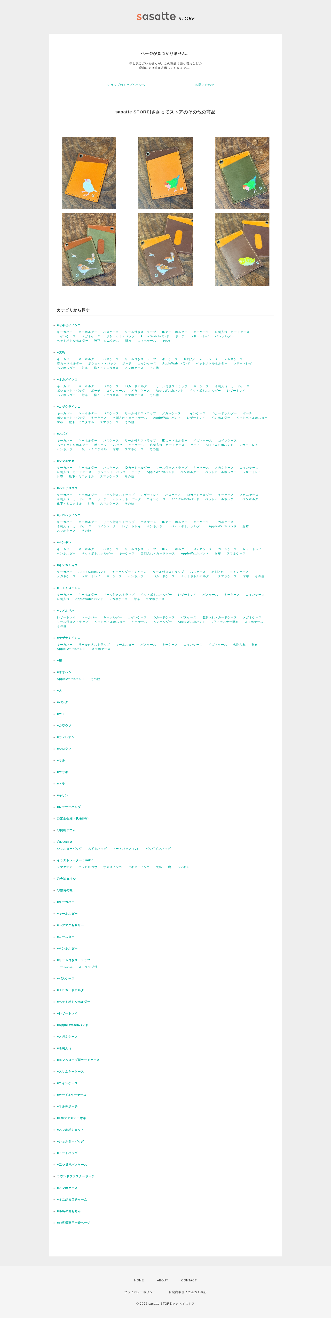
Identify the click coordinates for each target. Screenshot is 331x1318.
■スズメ (62, 433)
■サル (61, 760)
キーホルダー (88, 332)
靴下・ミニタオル (106, 340)
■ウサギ (62, 772)
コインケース (66, 336)
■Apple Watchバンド (72, 1025)
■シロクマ (64, 748)
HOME (139, 1280)
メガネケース (91, 336)
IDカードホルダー (175, 332)
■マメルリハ (66, 610)
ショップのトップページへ (126, 85)
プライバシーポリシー (140, 1292)
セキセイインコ (139, 867)
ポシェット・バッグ (120, 336)
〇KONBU (64, 842)
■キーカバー (66, 902)
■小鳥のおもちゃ (69, 1211)
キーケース (201, 332)
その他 (167, 340)
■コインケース (67, 1083)
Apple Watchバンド (155, 336)
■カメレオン (66, 737)
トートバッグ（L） (126, 848)
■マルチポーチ (67, 1106)
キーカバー (65, 332)
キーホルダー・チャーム (129, 572)
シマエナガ (65, 867)
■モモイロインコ (69, 588)
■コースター (66, 937)
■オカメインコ (67, 379)
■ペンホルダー (67, 948)
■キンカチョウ (67, 565)
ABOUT (162, 1280)
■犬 (59, 690)
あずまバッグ (97, 848)
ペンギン (183, 867)
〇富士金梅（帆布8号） (73, 818)
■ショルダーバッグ (70, 1141)
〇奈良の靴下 (66, 890)
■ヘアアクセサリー (70, 925)
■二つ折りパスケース (72, 1164)
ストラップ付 (88, 967)
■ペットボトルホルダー (73, 1001)
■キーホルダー (67, 913)
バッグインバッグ (158, 848)
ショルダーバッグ (69, 848)
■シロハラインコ (69, 515)
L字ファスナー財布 (225, 621)
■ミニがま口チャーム (72, 1199)
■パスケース (66, 978)
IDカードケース (164, 576)
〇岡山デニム (66, 830)
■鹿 (59, 660)
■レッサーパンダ (69, 807)
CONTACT (189, 1280)
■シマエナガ (66, 461)
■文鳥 (61, 352)
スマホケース (146, 340)
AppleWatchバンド (176, 363)
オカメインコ (112, 867)
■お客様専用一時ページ (73, 1222)
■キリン (62, 795)
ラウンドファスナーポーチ (76, 1176)
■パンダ (62, 702)
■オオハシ (64, 672)
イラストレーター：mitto (75, 860)
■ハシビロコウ (67, 488)
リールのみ (65, 967)
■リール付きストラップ (73, 960)
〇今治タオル (66, 878)
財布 (128, 340)
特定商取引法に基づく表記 (188, 1292)
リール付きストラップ (140, 332)
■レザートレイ (67, 1013)
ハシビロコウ (88, 867)
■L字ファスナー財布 (71, 1118)
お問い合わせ (204, 85)
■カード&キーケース (72, 1095)
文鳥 (159, 867)
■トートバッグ (67, 1153)
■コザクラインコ (69, 406)
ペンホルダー (224, 336)
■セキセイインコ (69, 325)
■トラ (61, 783)
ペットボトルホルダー (72, 340)
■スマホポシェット (70, 1129)
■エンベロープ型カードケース (78, 1060)
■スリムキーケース (70, 1071)
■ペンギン (64, 542)
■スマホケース (67, 1188)
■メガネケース (67, 1036)
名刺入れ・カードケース (232, 332)
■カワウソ (64, 725)
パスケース (111, 332)
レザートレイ (199, 336)
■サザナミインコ (69, 637)
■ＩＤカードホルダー (72, 990)
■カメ (61, 714)
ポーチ (180, 336)
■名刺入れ (64, 1048)
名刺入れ (218, 572)
